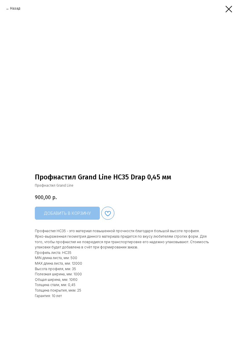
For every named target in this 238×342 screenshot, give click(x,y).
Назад (15, 8)
